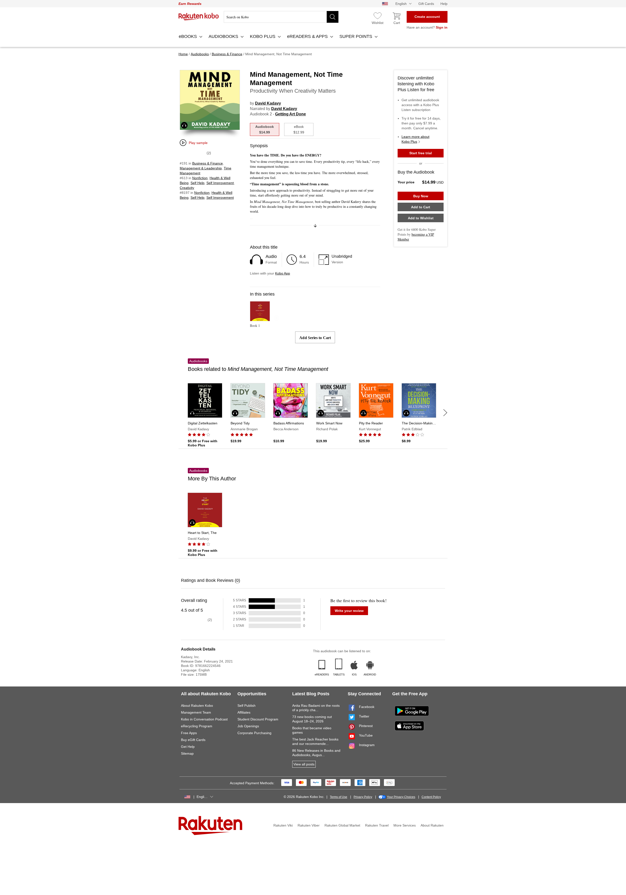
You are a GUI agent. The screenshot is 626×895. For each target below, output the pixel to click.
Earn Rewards (190, 4)
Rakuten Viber (309, 825)
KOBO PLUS (263, 36)
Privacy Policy (363, 797)
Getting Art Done (290, 114)
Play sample (198, 143)
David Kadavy (268, 103)
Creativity (187, 188)
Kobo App (282, 273)
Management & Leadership (201, 168)
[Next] (445, 412)
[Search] (332, 17)
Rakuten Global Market (342, 825)
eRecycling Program (196, 726)
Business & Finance (207, 163)
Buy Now (420, 196)
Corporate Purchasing (254, 733)
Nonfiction (200, 178)
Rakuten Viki (283, 825)
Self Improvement (220, 183)
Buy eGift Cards (193, 740)
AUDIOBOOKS (224, 36)
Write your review (349, 611)
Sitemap (187, 753)
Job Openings (248, 726)
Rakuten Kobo (199, 17)
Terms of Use (338, 797)
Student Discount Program (257, 719)
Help (443, 4)
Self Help (197, 183)
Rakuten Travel (377, 825)
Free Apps (189, 733)
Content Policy (431, 797)
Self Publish (246, 705)
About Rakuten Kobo (197, 705)
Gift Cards (426, 4)
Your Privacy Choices (401, 797)
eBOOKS (188, 36)
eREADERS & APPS (308, 36)
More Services (404, 825)
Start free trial (420, 153)
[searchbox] (281, 17)
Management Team (196, 712)
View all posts (303, 764)
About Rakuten (432, 825)
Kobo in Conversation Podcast (204, 719)
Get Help (188, 747)
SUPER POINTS (356, 36)
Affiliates (243, 712)
